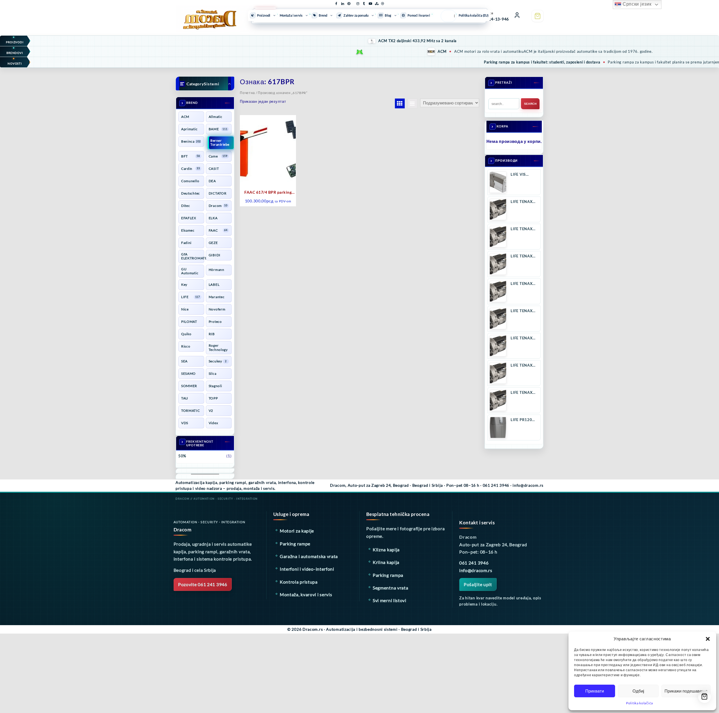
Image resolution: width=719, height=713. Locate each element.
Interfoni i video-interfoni (307, 569)
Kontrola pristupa (299, 581)
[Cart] (537, 16)
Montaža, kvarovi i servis (306, 594)
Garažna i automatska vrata (309, 556)
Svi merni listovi (389, 600)
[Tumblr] (364, 2)
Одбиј (638, 691)
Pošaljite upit (478, 584)
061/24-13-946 (494, 19)
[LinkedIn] (342, 2)
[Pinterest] (349, 2)
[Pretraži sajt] (446, 16)
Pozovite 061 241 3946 (202, 584)
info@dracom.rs (475, 570)
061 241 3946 (473, 562)
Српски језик (636, 4)
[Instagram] (358, 2)
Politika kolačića (639, 703)
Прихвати (594, 691)
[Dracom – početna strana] (205, 15)
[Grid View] (400, 103)
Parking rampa (388, 575)
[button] (708, 639)
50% (182, 456)
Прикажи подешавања (686, 691)
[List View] (412, 103)
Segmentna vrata (390, 587)
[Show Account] (517, 16)
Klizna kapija (386, 549)
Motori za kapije (297, 530)
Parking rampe (295, 543)
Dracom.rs (312, 629)
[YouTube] (370, 2)
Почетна (247, 93)
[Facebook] (336, 2)
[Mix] (376, 2)
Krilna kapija (386, 562)
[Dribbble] (382, 2)
